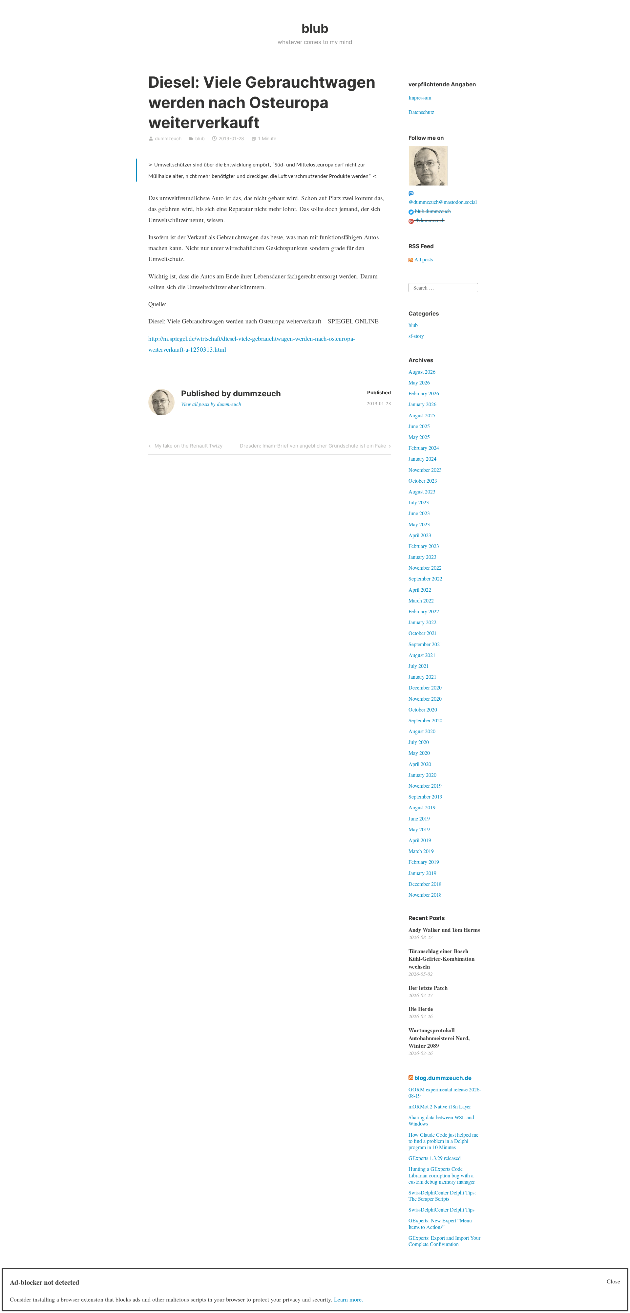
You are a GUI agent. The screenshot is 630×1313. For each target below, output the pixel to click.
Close (613, 1281)
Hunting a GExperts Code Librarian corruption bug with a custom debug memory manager (442, 1175)
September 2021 (425, 644)
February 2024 (424, 447)
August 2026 (422, 371)
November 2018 (425, 894)
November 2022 (425, 567)
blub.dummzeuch (432, 211)
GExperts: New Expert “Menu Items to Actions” (440, 1223)
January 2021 (422, 676)
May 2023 (419, 524)
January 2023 (422, 556)
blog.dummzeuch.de (443, 1078)
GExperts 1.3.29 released (435, 1157)
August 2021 (422, 654)
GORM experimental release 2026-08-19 (445, 1092)
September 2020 (425, 720)
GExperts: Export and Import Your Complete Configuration (444, 1240)
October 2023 (423, 480)
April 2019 (420, 840)
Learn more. (348, 1299)
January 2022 (422, 622)
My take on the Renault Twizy (187, 446)
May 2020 (419, 752)
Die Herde (421, 1009)
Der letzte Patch (428, 988)
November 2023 (425, 469)
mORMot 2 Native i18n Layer (440, 1106)
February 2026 (424, 393)
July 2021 (419, 665)
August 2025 (422, 415)
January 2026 (422, 404)
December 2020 (425, 687)
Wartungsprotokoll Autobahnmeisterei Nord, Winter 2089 (439, 1038)
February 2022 (424, 611)
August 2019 (422, 807)
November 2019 (425, 785)
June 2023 (419, 513)
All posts (423, 259)
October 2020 (423, 709)
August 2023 (422, 491)
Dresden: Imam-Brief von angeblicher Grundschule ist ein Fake (313, 446)
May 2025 (419, 436)
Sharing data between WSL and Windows (441, 1120)
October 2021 (423, 632)
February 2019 (424, 861)
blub (315, 28)
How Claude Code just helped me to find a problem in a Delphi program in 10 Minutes (443, 1140)
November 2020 (425, 698)
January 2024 (422, 458)
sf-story (416, 335)
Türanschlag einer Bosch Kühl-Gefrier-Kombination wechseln (441, 959)
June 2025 (419, 426)
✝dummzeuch (429, 220)
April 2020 (420, 763)
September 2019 (425, 796)
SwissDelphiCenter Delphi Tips (441, 1209)
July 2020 (419, 741)
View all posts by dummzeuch (211, 404)
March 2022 (421, 600)
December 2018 (425, 883)
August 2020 (422, 731)
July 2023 (419, 502)
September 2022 (425, 578)
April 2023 (420, 535)
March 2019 (421, 850)
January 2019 (422, 872)
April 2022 (420, 589)
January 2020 (422, 774)
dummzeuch (168, 138)
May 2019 (419, 829)
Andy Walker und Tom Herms (444, 930)
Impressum (420, 97)
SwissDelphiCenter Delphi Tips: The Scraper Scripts (442, 1195)
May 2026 (419, 382)
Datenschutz (421, 111)
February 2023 (424, 545)
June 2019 (419, 818)
